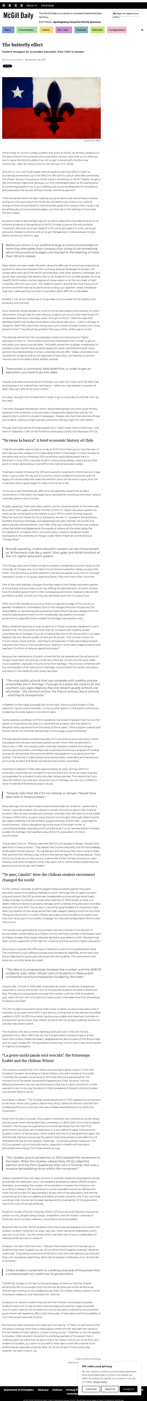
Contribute (73, 1393)
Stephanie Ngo (92, 140)
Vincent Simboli (13, 59)
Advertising (47, 5)
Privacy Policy (100, 1382)
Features (81, 30)
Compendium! (117, 30)
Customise (91, 1389)
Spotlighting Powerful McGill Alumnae (77, 22)
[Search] (142, 30)
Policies (57, 1390)
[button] (11, 29)
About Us (32, 5)
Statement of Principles (19, 1390)
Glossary (43, 1390)
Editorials (97, 30)
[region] (109, 1378)
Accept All (128, 1389)
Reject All (110, 1389)
